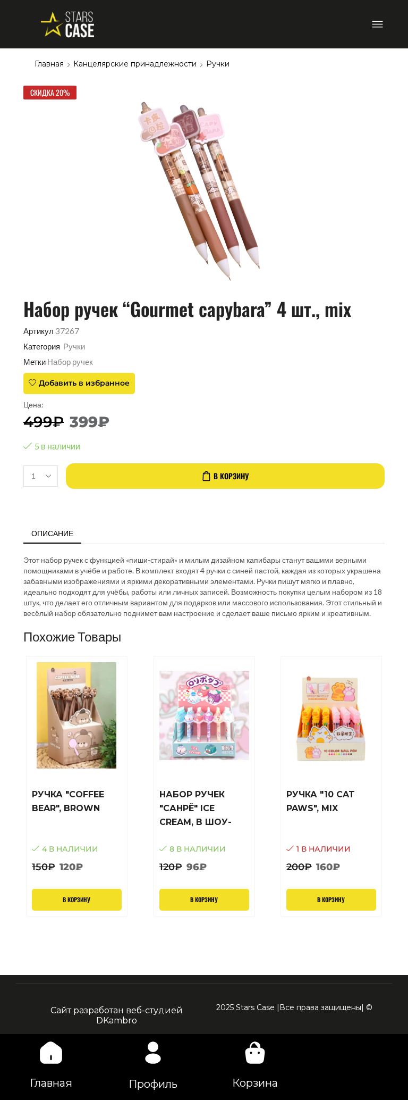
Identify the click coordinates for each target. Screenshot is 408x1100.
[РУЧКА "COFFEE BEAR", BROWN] (77, 831)
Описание (52, 533)
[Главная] (51, 1052)
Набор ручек (70, 361)
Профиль (153, 1084)
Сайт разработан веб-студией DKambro (116, 1015)
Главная (49, 64)
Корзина (255, 1083)
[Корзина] (255, 1052)
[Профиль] (153, 1052)
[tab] (52, 533)
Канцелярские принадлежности (135, 64)
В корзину (231, 475)
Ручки (218, 64)
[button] (377, 24)
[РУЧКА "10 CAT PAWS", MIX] (331, 831)
